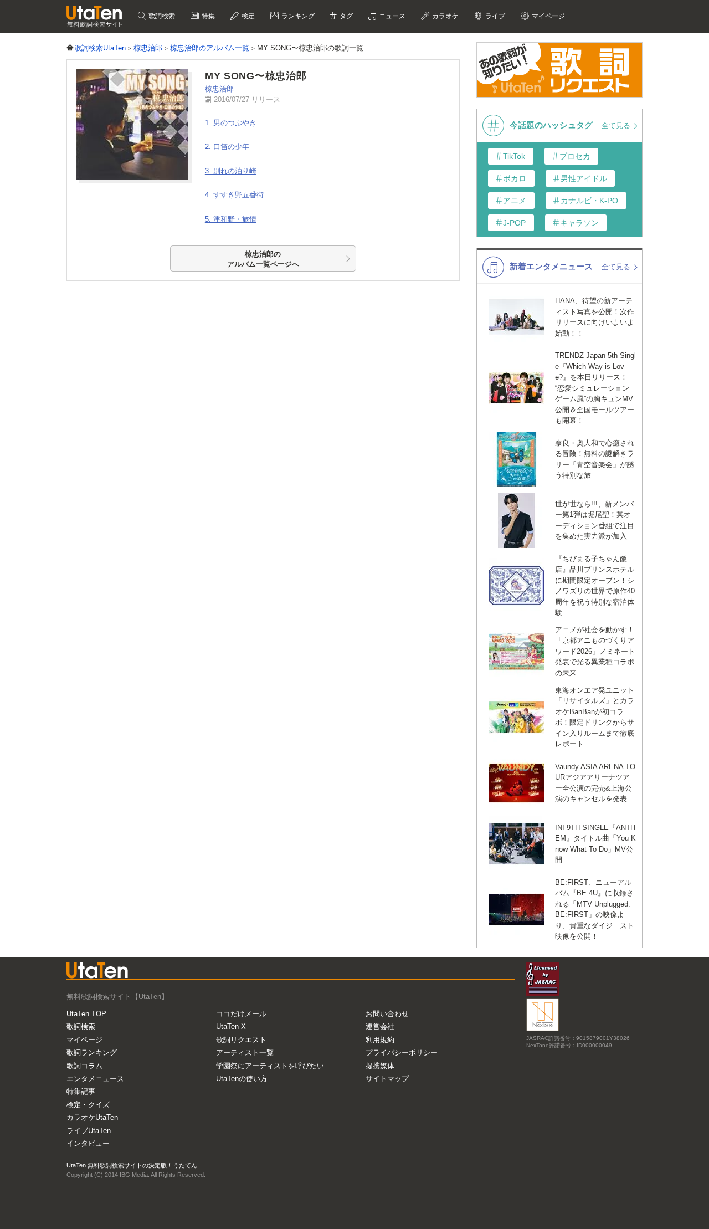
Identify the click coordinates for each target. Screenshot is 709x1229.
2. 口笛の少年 (227, 146)
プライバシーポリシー (402, 1052)
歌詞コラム (84, 1066)
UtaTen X (231, 1026)
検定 (247, 16)
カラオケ (444, 16)
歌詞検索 (161, 16)
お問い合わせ (387, 1014)
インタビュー (88, 1143)
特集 (207, 16)
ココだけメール (241, 1014)
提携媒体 (380, 1066)
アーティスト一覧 (245, 1052)
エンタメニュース (95, 1078)
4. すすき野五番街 (234, 195)
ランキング (297, 16)
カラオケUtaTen (92, 1117)
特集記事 (80, 1091)
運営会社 (380, 1026)
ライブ (494, 16)
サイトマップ (387, 1078)
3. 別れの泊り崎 (230, 171)
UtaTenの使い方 (242, 1078)
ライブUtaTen (88, 1130)
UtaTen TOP (86, 1014)
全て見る (617, 125)
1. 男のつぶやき (230, 123)
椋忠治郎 (219, 89)
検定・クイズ (88, 1104)
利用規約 (380, 1040)
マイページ (84, 1040)
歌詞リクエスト (241, 1040)
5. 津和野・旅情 (230, 219)
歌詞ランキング (91, 1052)
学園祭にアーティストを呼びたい (270, 1066)
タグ (345, 16)
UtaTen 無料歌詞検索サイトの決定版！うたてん (131, 1165)
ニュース (391, 16)
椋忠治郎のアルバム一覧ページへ (263, 259)
